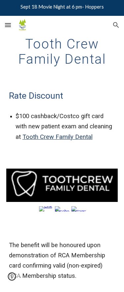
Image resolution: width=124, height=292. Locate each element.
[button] (8, 25)
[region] (62, 8)
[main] (62, 51)
